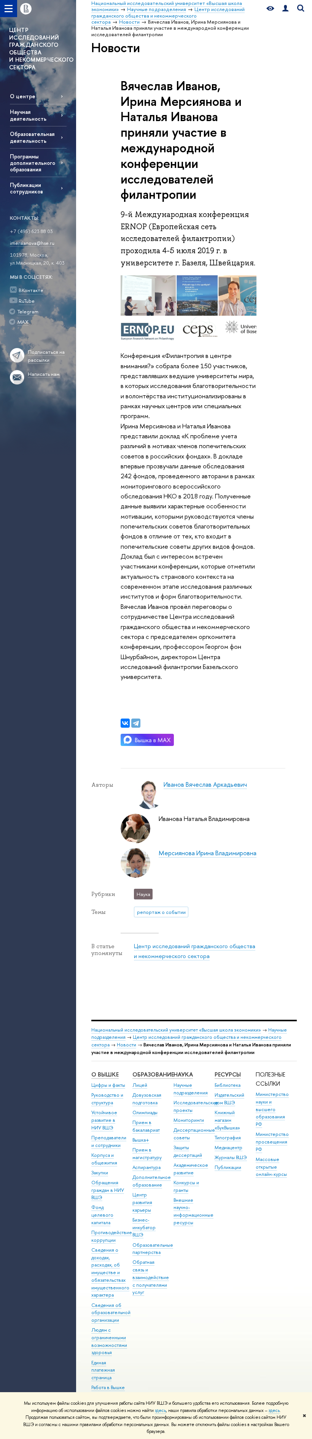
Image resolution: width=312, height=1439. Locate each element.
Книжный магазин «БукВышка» (227, 1120)
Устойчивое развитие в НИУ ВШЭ (104, 1120)
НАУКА (183, 1074)
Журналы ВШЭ (231, 1157)
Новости (126, 1044)
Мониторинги (189, 1120)
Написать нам (44, 374)
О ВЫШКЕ (105, 1074)
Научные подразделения (191, 1089)
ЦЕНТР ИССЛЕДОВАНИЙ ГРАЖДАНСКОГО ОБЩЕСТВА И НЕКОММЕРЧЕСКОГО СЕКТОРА (41, 48)
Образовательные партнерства (152, 1249)
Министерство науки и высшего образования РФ (272, 1109)
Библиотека (227, 1085)
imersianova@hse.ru (32, 243)
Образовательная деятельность (32, 137)
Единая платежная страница (103, 1370)
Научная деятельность (28, 115)
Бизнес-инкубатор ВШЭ (144, 1227)
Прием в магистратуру (147, 1154)
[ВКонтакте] (125, 723)
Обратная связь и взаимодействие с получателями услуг (150, 1277)
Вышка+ (140, 1140)
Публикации (228, 1167)
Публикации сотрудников (26, 188)
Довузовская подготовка (146, 1099)
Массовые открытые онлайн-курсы (271, 1167)
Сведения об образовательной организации (111, 1313)
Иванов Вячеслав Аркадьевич (205, 784)
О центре (22, 96)
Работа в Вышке (108, 1387)
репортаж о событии (161, 912)
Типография (228, 1137)
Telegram (28, 311)
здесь (160, 1410)
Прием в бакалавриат (146, 1126)
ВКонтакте (31, 290)
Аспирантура (146, 1167)
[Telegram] (135, 723)
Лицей (139, 1085)
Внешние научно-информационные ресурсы (193, 1211)
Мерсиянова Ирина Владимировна (207, 852)
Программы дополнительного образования (32, 163)
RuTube (27, 300)
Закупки (99, 1172)
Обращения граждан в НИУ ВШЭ (107, 1190)
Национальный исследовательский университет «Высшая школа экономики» (176, 1030)
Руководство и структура (107, 1099)
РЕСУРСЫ (228, 1074)
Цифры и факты (108, 1085)
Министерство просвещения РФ (272, 1142)
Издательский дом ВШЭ (229, 1099)
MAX (23, 321)
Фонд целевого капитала (102, 1215)
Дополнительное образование (151, 1181)
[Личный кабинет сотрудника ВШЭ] (285, 8)
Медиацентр (228, 1147)
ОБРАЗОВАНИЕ (153, 1074)
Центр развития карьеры (142, 1202)
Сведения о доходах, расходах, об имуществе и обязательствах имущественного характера (110, 1272)
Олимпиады (145, 1112)
